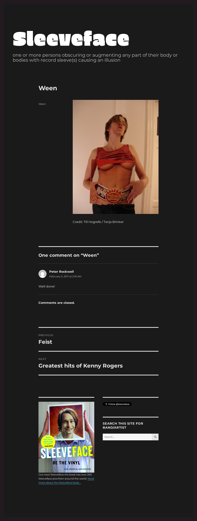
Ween (42, 103)
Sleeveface (71, 37)
